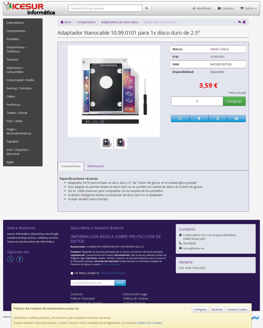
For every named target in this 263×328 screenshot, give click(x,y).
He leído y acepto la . (100, 273)
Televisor (12, 59)
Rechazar (217, 309)
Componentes (15, 31)
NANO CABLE (219, 49)
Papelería (12, 141)
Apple (10, 162)
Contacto (227, 8)
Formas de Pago (134, 303)
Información (96, 166)
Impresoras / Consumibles (14, 70)
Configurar (200, 309)
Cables (10, 96)
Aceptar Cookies (237, 309)
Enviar (120, 282)
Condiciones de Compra (86, 303)
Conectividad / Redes (20, 80)
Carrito (249, 8)
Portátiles (12, 39)
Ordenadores (15, 23)
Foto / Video (14, 121)
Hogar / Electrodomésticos (18, 131)
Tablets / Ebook (16, 113)
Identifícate (203, 8)
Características (71, 166)
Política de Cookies (149, 323)
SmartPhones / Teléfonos (16, 49)
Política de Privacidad (111, 264)
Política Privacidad (82, 298)
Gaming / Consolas (19, 88)
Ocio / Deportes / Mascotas (18, 152)
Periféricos (13, 105)
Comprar (234, 101)
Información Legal (135, 294)
